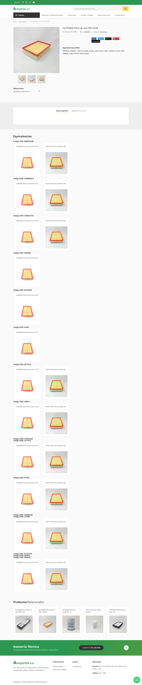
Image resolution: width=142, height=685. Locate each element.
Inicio (15, 21)
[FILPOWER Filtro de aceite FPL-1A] (71, 624)
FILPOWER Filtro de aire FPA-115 (117, 611)
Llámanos (91, 648)
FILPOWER (87, 32)
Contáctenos (120, 15)
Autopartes (30, 682)
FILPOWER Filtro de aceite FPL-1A (68, 611)
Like (94, 39)
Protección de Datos (60, 670)
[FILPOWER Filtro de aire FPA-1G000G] (47, 624)
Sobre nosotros (58, 666)
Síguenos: (17, 2)
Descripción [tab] (62, 110)
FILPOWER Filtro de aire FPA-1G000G (47, 611)
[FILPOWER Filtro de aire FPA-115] (118, 624)
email (116, 39)
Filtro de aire (22, 21)
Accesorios (72, 15)
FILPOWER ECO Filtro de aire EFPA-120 (23, 611)
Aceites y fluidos (87, 15)
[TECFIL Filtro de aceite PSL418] (94, 624)
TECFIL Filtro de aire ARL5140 (55, 146)
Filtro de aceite (67, 614)
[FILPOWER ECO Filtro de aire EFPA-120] (24, 624)
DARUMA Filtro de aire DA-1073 (27, 146)
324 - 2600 (102, 673)
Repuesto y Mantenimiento (52, 15)
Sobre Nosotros (104, 15)
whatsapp (96, 41)
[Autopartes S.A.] (21, 8)
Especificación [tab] (79, 110)
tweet (101, 39)
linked (109, 39)
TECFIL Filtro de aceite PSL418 (93, 611)
